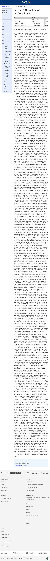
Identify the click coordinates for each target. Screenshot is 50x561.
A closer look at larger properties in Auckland (8, 65)
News (27, 509)
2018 (3, 37)
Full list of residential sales (7, 70)
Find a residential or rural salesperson (34, 484)
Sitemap (28, 521)
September (6, 78)
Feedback (28, 518)
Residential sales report (7, 54)
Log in (47, 2)
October (13, 6)
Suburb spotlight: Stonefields (7, 75)
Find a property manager (31, 487)
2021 (3, 29)
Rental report (7, 61)
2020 (3, 32)
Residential (3, 481)
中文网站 (28, 523)
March (5, 88)
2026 (3, 15)
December (6, 44)
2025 (3, 18)
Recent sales (4, 490)
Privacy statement (5, 534)
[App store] (12, 473)
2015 (9, 6)
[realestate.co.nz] (18, 553)
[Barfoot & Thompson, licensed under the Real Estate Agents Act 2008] (25, 1)
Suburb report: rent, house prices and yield (8, 58)
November (6, 46)
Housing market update (8, 50)
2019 (3, 34)
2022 (3, 26)
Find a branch (29, 481)
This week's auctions (6, 498)
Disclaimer (3, 531)
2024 (3, 20)
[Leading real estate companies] (43, 553)
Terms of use (4, 537)
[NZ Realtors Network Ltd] (31, 553)
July (4, 81)
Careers (28, 512)
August (5, 79)
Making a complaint (5, 545)
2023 (3, 23)
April (5, 86)
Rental (2, 484)
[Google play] (18, 473)
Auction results (4, 501)
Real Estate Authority (6, 540)
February (5, 89)
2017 (3, 40)
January (5, 91)
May (5, 84)
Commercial (4, 487)
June (5, 83)
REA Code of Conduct (6, 543)
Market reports (4, 6)
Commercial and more (31, 490)
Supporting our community (32, 515)
